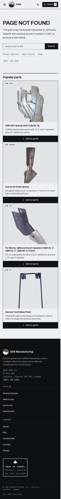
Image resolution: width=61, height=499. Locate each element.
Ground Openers (11, 54)
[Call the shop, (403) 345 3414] (38, 4)
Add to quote (32, 139)
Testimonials (9, 438)
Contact (7, 445)
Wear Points (28, 54)
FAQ (5, 433)
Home (40, 54)
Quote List (8, 405)
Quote (51, 4)
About (6, 427)
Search (51, 46)
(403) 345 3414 (11, 61)
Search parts (9, 411)
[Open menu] (4, 4)
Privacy (6, 450)
